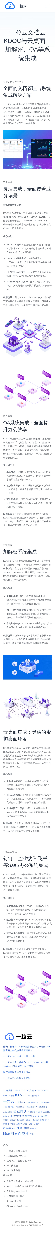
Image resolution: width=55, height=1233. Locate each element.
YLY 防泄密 (12, 1165)
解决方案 (7, 1175)
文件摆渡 (44, 1116)
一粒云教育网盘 (8, 1107)
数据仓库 (36, 1116)
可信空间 (31, 1112)
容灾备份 (6, 1116)
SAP (25, 1096)
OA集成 (11, 1096)
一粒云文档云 (19, 1107)
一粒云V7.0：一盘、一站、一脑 (19, 1056)
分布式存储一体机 (16, 1196)
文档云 (5, 1120)
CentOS (17, 1090)
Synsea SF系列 (14, 1201)
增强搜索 (39, 1112)
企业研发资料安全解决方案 (20, 1181)
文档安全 (29, 1120)
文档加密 (13, 1120)
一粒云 (21, 6)
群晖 (26, 1128)
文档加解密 (20, 1120)
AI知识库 (8, 1090)
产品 (5, 1145)
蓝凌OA (33, 1128)
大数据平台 (47, 1112)
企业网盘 (20, 1111)
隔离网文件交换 (16, 1134)
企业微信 (43, 1107)
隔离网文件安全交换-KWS (20, 1161)
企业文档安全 (7, 1112)
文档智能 (36, 1120)
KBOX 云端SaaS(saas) (18, 1206)
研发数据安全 (9, 1128)
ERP (23, 1090)
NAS (5, 1096)
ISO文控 (30, 1090)
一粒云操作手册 (44, 1102)
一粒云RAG (20, 1102)
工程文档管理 (17, 1116)
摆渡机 (28, 1116)
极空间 (12, 1124)
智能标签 (6, 1124)
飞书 (32, 1134)
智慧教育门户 (44, 1120)
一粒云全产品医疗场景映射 (16, 1078)
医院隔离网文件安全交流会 (16, 1072)
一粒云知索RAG (31, 1107)
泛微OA (19, 1124)
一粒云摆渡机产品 (32, 1102)
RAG (18, 1095)
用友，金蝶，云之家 (31, 1124)
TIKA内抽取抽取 (33, 1096)
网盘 (19, 1128)
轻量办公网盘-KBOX (17, 1151)
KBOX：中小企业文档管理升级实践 (24, 1186)
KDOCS (45, 1091)
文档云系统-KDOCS (16, 1156)
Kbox (38, 1090)
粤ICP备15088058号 (36, 1225)
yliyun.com (24, 1225)
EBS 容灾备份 (13, 1170)
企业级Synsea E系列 (17, 1191)
